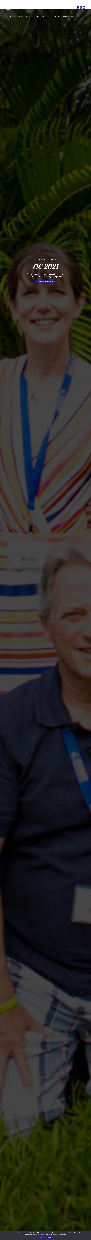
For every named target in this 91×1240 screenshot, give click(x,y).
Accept (42, 1237)
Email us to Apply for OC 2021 (45, 281)
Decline (49, 1237)
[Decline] (89, 1235)
